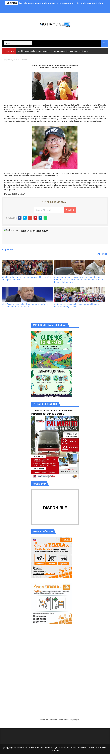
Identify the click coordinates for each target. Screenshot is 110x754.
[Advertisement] (55, 653)
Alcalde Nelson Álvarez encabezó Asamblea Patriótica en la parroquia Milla (27, 278)
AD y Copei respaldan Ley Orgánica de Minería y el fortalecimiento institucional (25, 305)
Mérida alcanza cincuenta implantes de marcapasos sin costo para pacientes (61, 3)
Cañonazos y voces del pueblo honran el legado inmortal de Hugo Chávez (76, 305)
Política (24, 60)
